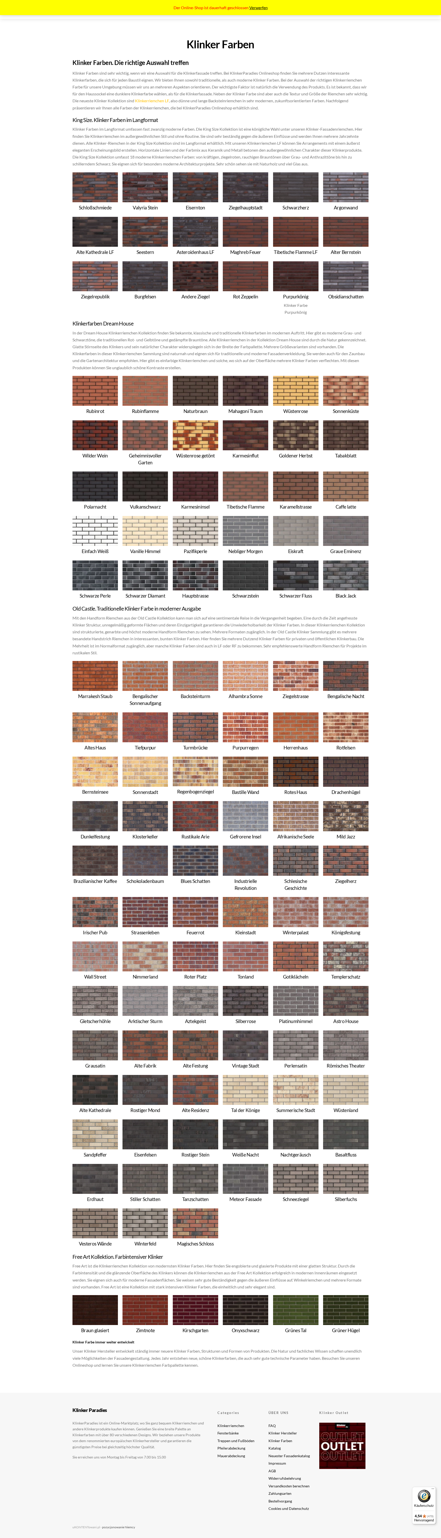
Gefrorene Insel (245, 836)
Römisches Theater (346, 1066)
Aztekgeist (195, 1021)
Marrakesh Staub (95, 696)
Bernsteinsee (95, 792)
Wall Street (95, 977)
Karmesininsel (195, 507)
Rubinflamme (145, 411)
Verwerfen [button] (258, 7)
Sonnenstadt (145, 792)
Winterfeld (145, 1244)
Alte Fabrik (145, 1066)
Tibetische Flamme (245, 507)
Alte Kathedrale (95, 1110)
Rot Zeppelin (245, 296)
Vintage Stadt (245, 1066)
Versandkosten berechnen (289, 1486)
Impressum (277, 1463)
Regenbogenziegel (195, 791)
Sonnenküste (346, 411)
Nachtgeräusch (295, 1155)
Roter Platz (195, 977)
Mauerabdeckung (231, 1456)
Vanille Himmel (145, 551)
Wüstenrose (295, 411)
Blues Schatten (195, 881)
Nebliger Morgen (245, 551)
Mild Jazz (346, 836)
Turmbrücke (195, 747)
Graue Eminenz (345, 551)
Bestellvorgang (280, 1501)
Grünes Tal (295, 1330)
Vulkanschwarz (145, 507)
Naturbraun (195, 411)
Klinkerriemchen (230, 1425)
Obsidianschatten (345, 296)
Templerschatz (345, 977)
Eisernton (195, 207)
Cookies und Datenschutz (288, 1508)
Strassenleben (145, 932)
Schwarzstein (245, 596)
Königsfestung (346, 932)
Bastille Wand (245, 792)
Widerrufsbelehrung (284, 1478)
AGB (272, 1471)
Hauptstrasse (195, 596)
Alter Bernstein (346, 252)
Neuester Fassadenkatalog (289, 1456)
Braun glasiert (95, 1330)
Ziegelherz (345, 881)
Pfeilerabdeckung (231, 1448)
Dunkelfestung (95, 836)
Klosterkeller (145, 836)
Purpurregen (245, 747)
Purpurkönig (295, 296)
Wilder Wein (95, 455)
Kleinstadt (245, 932)
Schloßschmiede (95, 207)
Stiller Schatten (145, 1199)
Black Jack (346, 596)
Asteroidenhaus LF (195, 252)
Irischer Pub (95, 932)
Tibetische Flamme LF (295, 252)
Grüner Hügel (346, 1330)
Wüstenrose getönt (195, 455)
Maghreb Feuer (245, 252)
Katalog (274, 1448)
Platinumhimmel (295, 1021)
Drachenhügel (346, 792)
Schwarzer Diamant (145, 596)
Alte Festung (195, 1066)
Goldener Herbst (296, 455)
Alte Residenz (195, 1110)
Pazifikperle (195, 551)
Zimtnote (145, 1330)
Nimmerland (145, 977)
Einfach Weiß (95, 551)
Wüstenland (346, 1110)
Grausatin (95, 1066)
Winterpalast (296, 932)
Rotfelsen (345, 747)
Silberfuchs (346, 1199)
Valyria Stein (145, 207)
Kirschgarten (195, 1330)
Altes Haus (95, 747)
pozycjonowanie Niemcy (118, 1527)
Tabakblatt (345, 455)
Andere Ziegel (195, 296)
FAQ (272, 1425)
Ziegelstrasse (296, 696)
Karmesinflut (245, 455)
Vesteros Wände (95, 1244)
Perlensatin (295, 1066)
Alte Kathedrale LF (95, 252)
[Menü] (433, 1490)
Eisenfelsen (145, 1155)
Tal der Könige (245, 1110)
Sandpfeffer (95, 1155)
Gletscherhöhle (95, 1021)
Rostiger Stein (195, 1155)
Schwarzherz (296, 207)
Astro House (345, 1021)
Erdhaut (95, 1199)
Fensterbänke (228, 1433)
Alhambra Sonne (245, 696)
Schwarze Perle (95, 596)
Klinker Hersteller (282, 1433)
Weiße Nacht (245, 1155)
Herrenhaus (296, 747)
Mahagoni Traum (245, 411)
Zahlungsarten (279, 1493)
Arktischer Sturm (145, 1021)
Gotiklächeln (296, 977)
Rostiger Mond (145, 1110)
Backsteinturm (195, 696)
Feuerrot (195, 932)
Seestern (145, 252)
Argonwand (346, 207)
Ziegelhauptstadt (246, 207)
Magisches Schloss (195, 1244)
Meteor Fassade (245, 1199)
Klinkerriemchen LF (152, 100)
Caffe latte (346, 507)
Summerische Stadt (295, 1110)
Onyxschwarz (246, 1330)
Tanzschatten (195, 1199)
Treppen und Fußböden (235, 1441)
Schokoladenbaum (145, 881)
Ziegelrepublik (95, 296)
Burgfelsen (145, 296)
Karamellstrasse (296, 507)
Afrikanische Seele (295, 836)
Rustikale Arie (195, 836)
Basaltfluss (346, 1155)
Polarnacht (95, 507)
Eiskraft (295, 551)
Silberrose (246, 1021)
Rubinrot (95, 411)
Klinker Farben (280, 1441)
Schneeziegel (296, 1199)
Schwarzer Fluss (295, 596)
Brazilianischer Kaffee (95, 881)
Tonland (246, 977)
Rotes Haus (295, 792)
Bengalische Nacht (345, 696)
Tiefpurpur (145, 747)
